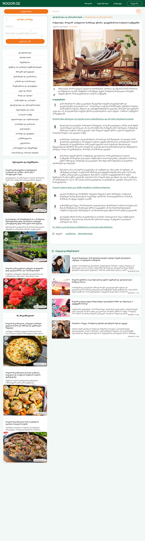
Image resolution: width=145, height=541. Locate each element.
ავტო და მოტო (25, 91)
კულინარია (25, 143)
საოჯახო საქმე (25, 114)
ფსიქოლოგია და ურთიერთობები (25, 105)
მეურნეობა (25, 62)
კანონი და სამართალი (25, 81)
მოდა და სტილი (25, 95)
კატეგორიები (26, 11)
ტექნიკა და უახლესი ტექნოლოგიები (25, 67)
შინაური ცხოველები (25, 72)
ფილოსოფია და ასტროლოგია (25, 119)
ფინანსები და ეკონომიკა (25, 76)
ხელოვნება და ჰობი (25, 110)
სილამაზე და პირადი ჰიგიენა (25, 152)
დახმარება (71, 233)
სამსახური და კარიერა (25, 100)
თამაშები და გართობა (25, 124)
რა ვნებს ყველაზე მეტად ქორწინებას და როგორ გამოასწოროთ (83, 227)
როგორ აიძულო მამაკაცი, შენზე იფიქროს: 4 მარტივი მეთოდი (81, 187)
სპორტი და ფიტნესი (25, 133)
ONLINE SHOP (25, 57)
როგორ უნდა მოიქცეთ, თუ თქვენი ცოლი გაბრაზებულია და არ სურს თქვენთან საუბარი (93, 119)
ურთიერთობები (85, 233)
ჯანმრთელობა (25, 138)
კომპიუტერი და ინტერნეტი (25, 148)
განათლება (25, 129)
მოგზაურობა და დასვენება (25, 86)
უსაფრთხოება (25, 53)
